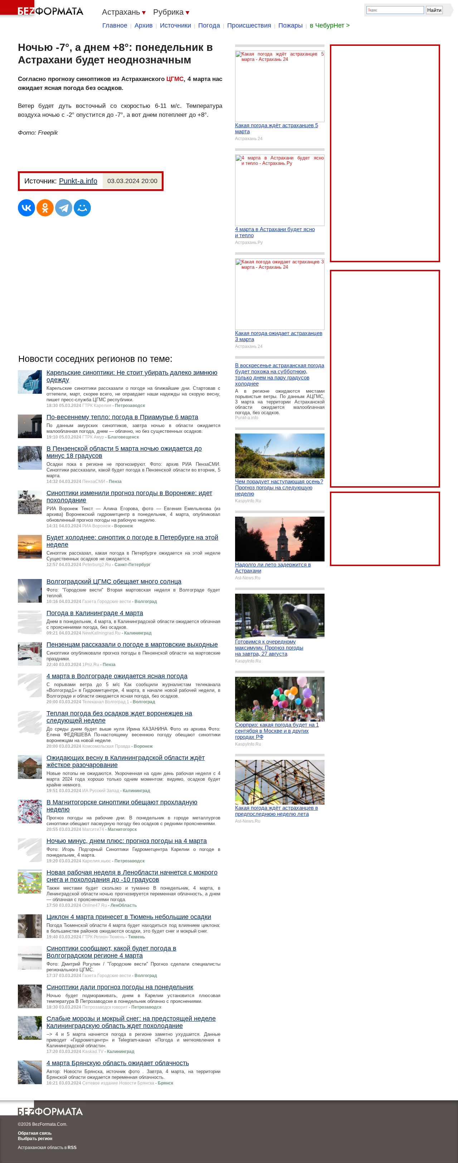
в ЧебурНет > (330, 25)
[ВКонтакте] (26, 207)
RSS (72, 1147)
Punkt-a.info (78, 181)
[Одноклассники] (45, 207)
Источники (175, 25)
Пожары (290, 25)
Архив (144, 25)
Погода (209, 25)
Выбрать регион (35, 1138)
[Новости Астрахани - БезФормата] (43, 9)
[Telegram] (63, 207)
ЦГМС (175, 79)
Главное (114, 25)
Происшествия (249, 25)
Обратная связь (35, 1133)
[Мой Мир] (82, 207)
